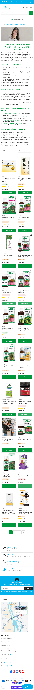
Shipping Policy (15, 548)
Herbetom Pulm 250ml (8, 255)
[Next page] (23, 532)
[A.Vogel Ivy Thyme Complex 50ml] (9, 462)
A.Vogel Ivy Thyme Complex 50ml (7, 475)
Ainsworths (4, 437)
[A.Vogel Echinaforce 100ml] (25, 205)
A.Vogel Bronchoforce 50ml (8, 218)
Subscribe (28, 588)
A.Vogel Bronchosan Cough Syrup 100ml (23, 329)
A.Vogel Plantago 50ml (8, 366)
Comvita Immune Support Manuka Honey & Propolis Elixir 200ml (25, 512)
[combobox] (17, 13)
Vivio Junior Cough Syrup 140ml (25, 475)
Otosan (19, 364)
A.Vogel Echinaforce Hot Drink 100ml (24, 291)
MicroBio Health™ (14, 678)
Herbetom (4, 253)
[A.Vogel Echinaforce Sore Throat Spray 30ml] (25, 243)
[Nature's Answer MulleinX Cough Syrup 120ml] (9, 389)
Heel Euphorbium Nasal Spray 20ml (24, 179)
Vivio (19, 473)
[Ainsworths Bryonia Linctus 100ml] (9, 427)
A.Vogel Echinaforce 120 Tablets (24, 440)
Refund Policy (26, 556)
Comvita (20, 399)
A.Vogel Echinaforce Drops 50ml (7, 329)
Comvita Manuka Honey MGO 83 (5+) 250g (24, 402)
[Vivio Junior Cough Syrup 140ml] (25, 462)
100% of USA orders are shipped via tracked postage (17, 2)
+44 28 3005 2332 (8, 662)
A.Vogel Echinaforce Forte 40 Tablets (7, 291)
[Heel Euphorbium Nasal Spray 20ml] (25, 166)
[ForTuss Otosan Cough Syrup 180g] (25, 353)
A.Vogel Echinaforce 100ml (23, 218)
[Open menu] (31, 7)
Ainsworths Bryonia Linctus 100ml (7, 440)
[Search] (31, 13)
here (20, 570)
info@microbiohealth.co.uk (12, 666)
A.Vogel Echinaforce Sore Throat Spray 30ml (25, 256)
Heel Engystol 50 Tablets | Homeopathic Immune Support (9, 180)
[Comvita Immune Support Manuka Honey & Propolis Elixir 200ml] (25, 498)
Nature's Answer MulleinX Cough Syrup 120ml (9, 402)
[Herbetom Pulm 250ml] (9, 243)
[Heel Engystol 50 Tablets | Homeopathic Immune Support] (9, 166)
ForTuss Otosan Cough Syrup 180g (24, 366)
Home (2, 24)
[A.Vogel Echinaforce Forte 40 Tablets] (9, 278)
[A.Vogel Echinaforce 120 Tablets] (25, 427)
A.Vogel (3, 215)
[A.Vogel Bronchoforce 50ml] (9, 205)
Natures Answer (5, 399)
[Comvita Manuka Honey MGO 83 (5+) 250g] (25, 389)
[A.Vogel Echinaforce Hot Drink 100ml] (25, 278)
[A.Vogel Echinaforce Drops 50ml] (9, 316)
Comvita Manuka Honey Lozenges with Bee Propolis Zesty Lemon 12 (8, 512)
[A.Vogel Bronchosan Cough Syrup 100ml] (25, 316)
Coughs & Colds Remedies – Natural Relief (15, 24)
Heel (3, 176)
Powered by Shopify (23, 678)
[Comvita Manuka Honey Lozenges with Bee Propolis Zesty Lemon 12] (9, 498)
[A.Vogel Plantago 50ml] (9, 353)
